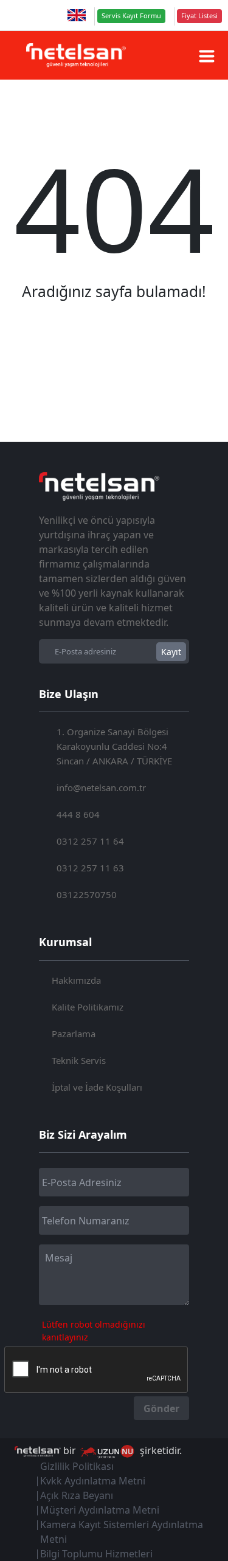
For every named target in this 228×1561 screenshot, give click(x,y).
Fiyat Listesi (199, 15)
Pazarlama (73, 1034)
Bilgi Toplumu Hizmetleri (96, 1553)
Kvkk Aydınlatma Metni (92, 1480)
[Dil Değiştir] (76, 15)
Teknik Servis (79, 1060)
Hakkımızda (76, 980)
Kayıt (171, 651)
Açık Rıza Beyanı (76, 1495)
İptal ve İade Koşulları (97, 1087)
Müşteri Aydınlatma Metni (99, 1510)
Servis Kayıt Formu (131, 15)
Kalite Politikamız (87, 1007)
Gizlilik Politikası (77, 1466)
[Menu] (207, 56)
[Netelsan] (76, 55)
